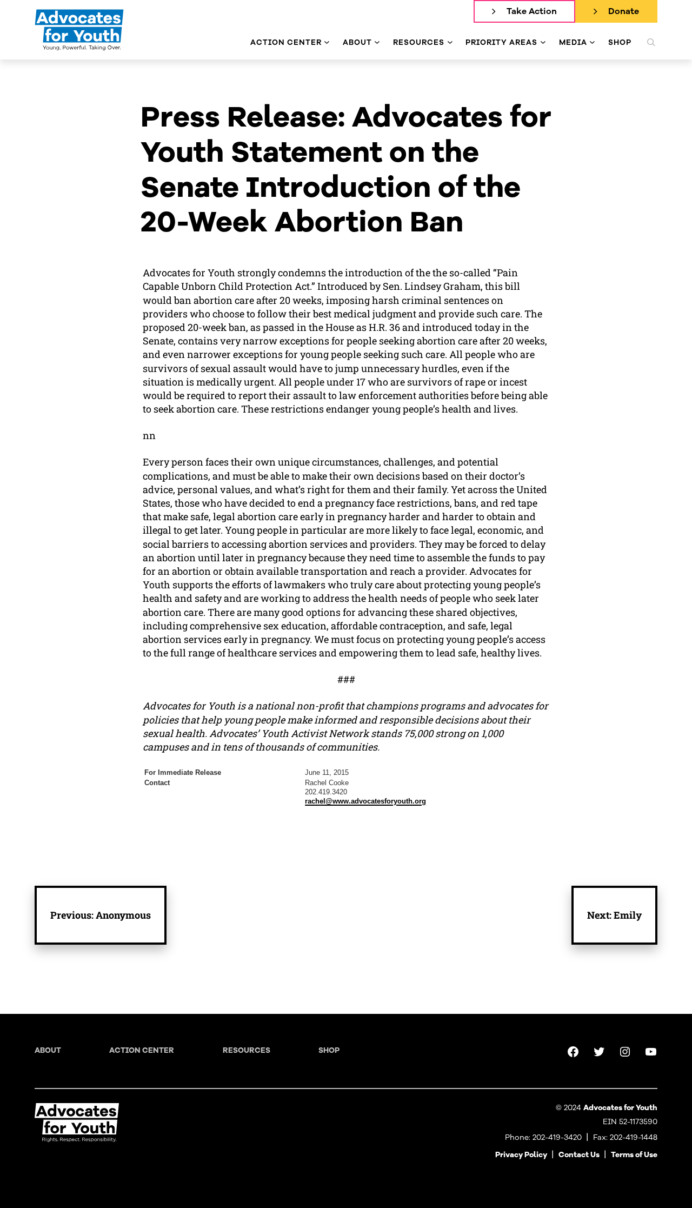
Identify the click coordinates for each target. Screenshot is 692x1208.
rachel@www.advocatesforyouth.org (365, 801)
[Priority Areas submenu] (543, 42)
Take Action (532, 11)
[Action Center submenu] (327, 42)
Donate (623, 11)
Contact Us (579, 1155)
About (48, 1050)
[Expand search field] (650, 42)
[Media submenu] (592, 42)
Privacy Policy (521, 1155)
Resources (246, 1050)
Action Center (141, 1050)
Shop (329, 1050)
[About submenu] (377, 42)
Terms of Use (634, 1155)
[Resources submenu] (450, 42)
